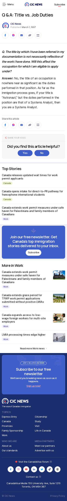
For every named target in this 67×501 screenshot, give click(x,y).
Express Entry (9, 416)
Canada (7, 183)
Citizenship (41, 416)
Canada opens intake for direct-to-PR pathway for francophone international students (32, 193)
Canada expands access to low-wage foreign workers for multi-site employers (24, 318)
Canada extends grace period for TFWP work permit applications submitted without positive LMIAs (23, 298)
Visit (37, 425)
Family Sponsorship (12, 430)
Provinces (7, 425)
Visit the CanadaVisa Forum (33, 461)
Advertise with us (44, 450)
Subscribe (59, 4)
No (42, 152)
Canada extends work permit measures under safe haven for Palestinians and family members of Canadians (33, 211)
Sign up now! (33, 385)
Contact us (32, 476)
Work (5, 219)
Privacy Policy (57, 496)
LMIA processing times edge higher (23, 334)
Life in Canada (43, 430)
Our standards (10, 450)
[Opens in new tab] (11, 469)
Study (38, 421)
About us (7, 445)
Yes (25, 152)
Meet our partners (45, 445)
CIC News (15, 23)
